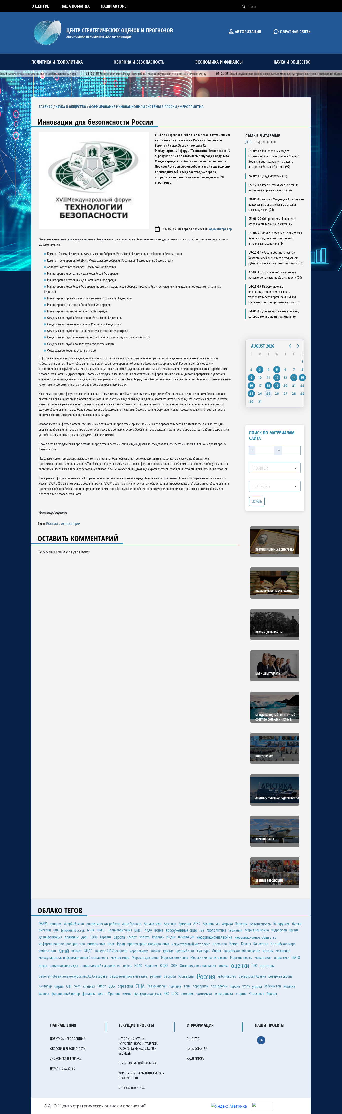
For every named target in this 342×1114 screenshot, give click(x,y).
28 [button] (294, 393)
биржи (296, 923)
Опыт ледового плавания (198, 965)
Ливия (216, 950)
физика (44, 993)
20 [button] (285, 385)
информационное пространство (62, 943)
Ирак (111, 943)
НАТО (296, 957)
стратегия (125, 986)
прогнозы (267, 965)
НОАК (138, 965)
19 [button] (277, 385)
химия (127, 993)
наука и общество (292, 62)
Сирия (59, 986)
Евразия (105, 936)
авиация (56, 923)
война (158, 930)
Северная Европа (280, 976)
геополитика (216, 930)
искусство (220, 943)
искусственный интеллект (191, 943)
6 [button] (285, 369)
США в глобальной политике (138, 1063)
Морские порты (241, 957)
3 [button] (260, 369)
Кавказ (246, 943)
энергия (240, 993)
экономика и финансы (219, 62)
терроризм (200, 986)
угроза (257, 986)
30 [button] (251, 401)
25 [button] (268, 393)
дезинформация (50, 937)
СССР (112, 986)
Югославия (256, 993)
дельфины (71, 937)
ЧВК (166, 993)
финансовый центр (66, 993)
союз (77, 986)
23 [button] (251, 393)
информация (96, 943)
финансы (88, 993)
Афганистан (211, 923)
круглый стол (185, 950)
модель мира (120, 957)
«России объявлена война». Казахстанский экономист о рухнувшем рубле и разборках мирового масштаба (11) (275, 257)
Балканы (241, 923)
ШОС (175, 993)
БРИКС (101, 930)
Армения (185, 923)
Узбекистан (272, 986)
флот (101, 993)
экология (187, 993)
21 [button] (294, 385)
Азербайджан (74, 923)
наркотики (281, 957)
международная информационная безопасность (73, 957)
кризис (168, 951)
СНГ (68, 986)
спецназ (89, 986)
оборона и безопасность (139, 62)
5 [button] (277, 369)
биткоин (45, 930)
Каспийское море (283, 943)
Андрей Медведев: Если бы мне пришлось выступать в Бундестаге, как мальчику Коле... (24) (276, 204)
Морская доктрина (145, 957)
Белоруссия (281, 923)
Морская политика (174, 957)
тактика (175, 986)
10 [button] (260, 377)
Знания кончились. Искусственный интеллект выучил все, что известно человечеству (133, 73)
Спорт (101, 986)
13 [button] (285, 377)
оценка (223, 965)
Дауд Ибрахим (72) (267, 176)
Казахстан (260, 943)
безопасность (260, 923)
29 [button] (302, 393)
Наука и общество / (72, 106)
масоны (268, 950)
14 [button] (294, 377)
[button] (290, 346)
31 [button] (260, 401)
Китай (63, 951)
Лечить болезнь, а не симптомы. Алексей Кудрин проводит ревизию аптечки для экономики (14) (275, 238)
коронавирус (139, 950)
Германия (235, 930)
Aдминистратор (220, 229)
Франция (114, 993)
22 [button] (302, 385)
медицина (283, 950)
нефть (127, 965)
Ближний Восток (73, 930)
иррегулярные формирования (148, 943)
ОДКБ (164, 965)
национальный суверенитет (101, 965)
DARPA (43, 923)
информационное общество (256, 937)
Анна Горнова (131, 923)
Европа (119, 937)
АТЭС (196, 923)
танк (187, 986)
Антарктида (152, 923)
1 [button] (302, 361)
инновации (70, 523)
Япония (272, 993)
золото (144, 936)
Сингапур (45, 986)
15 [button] (302, 377)
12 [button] (277, 377)
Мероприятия (191, 106)
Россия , (53, 523)
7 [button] (294, 369)
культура (203, 950)
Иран (121, 944)
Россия (206, 976)
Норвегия (151, 965)
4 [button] (268, 369)
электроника (223, 993)
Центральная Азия (147, 993)
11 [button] (268, 377)
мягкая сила (263, 957)
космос (156, 950)
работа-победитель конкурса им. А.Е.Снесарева (73, 976)
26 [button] (277, 393)
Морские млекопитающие (209, 957)
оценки (240, 965)
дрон (84, 937)
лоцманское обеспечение (241, 950)
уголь (246, 986)
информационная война (214, 937)
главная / (47, 106)
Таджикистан (157, 986)
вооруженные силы (181, 930)
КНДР (88, 950)
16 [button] (251, 385)
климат (76, 950)
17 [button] (260, 385)
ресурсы (170, 976)
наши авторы (114, 6)
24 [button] (260, 393)
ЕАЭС (94, 937)
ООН (174, 965)
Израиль (158, 936)
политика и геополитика (57, 62)
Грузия (293, 930)
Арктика (170, 923)
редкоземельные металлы (129, 976)
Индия (171, 937)
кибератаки (47, 950)
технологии (219, 986)
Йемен (234, 943)
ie (261, 1040)
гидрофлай (279, 930)
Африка (227, 923)
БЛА (56, 930)
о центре (40, 6)
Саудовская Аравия (252, 976)
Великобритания (120, 930)
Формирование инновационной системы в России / (134, 106)
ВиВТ (138, 930)
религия (155, 976)
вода (148, 930)
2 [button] (251, 369)
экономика (204, 993)
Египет (132, 937)
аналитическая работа (103, 923)
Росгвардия (186, 976)
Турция (235, 986)
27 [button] (285, 393)
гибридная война (257, 930)
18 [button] (268, 385)
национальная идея (64, 965)
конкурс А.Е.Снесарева (111, 950)
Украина (289, 986)
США (140, 986)
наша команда (75, 6)
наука (43, 965)
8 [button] (302, 369)
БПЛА (90, 930)
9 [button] (251, 377)
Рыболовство (227, 976)
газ (202, 930)
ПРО (254, 965)
